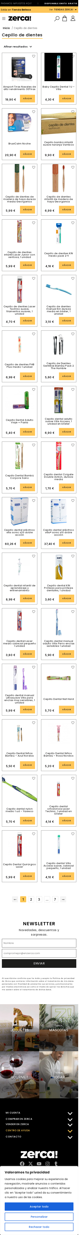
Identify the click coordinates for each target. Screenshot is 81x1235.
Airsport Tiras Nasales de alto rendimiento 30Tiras (19, 88)
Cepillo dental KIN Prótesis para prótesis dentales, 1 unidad (58, 588)
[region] (39, 1200)
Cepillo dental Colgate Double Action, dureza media (58, 477)
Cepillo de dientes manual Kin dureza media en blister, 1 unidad (58, 310)
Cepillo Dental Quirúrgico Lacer (19, 866)
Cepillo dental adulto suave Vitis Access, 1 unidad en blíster (59, 421)
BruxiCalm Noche (19, 143)
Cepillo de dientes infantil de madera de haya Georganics (58, 199)
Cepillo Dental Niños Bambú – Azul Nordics (19, 754)
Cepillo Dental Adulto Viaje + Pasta (20, 421)
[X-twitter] (30, 1163)
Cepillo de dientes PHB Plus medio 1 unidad (19, 366)
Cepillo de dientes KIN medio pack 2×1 (58, 255)
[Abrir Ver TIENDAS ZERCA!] (75, 9)
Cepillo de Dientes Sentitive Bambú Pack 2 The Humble (58, 366)
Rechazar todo (39, 1227)
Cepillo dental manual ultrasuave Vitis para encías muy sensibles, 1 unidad (19, 698)
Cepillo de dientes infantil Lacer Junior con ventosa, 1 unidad (19, 254)
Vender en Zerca (17, 1124)
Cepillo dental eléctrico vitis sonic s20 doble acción (19, 532)
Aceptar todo (39, 1206)
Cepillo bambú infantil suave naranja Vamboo (58, 143)
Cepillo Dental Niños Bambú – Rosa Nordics (58, 754)
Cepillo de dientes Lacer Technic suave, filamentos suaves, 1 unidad (20, 310)
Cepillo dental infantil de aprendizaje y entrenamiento (20, 588)
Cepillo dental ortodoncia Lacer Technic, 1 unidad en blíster (58, 810)
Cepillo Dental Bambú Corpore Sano (19, 477)
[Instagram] (47, 1163)
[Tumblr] (56, 1163)
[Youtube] (39, 1163)
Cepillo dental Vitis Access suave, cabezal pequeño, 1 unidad (59, 865)
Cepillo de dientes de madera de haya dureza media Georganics (19, 199)
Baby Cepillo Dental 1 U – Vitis (59, 88)
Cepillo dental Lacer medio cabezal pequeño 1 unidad (19, 643)
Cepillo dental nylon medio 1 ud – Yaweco (20, 810)
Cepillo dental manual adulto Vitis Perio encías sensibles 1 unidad (59, 643)
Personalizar (39, 1217)
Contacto (13, 1136)
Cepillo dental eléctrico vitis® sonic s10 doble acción (58, 532)
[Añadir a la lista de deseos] (33, 56)
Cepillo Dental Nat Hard (58, 699)
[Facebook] (22, 1163)
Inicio (6, 28)
